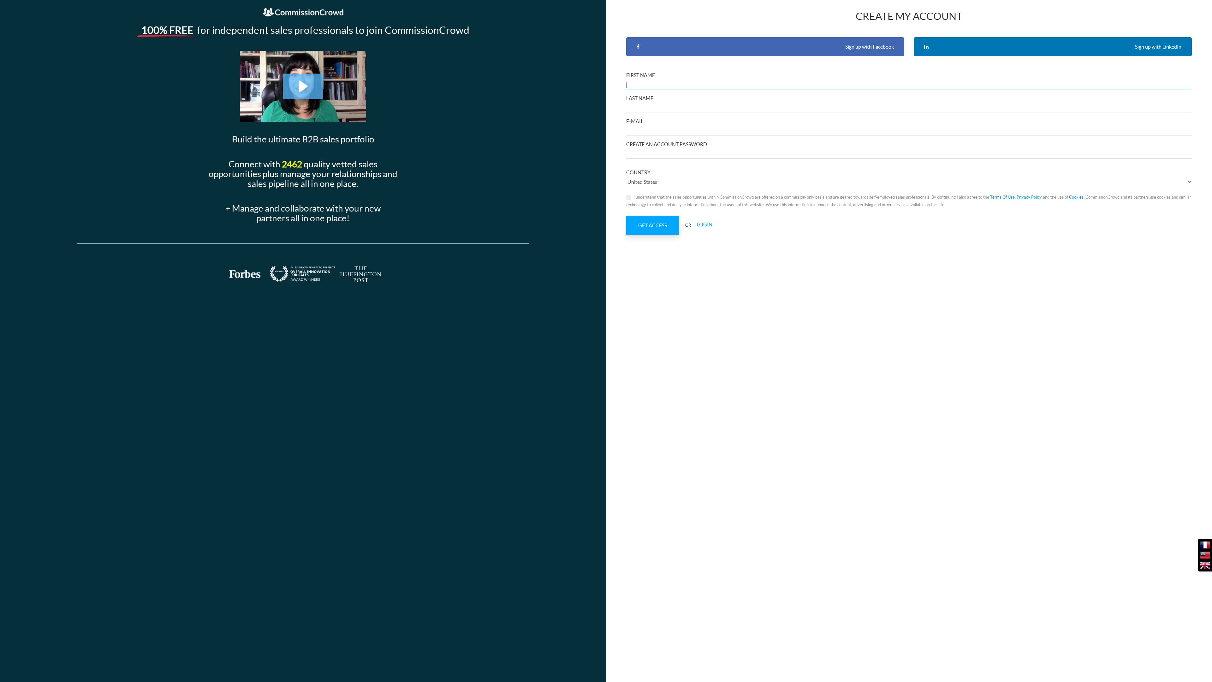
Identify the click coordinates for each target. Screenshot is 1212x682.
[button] (303, 86)
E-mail (634, 121)
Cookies (1076, 197)
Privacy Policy (1029, 197)
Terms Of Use (1002, 197)
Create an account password (666, 144)
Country (638, 172)
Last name (639, 98)
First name (640, 75)
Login (704, 225)
